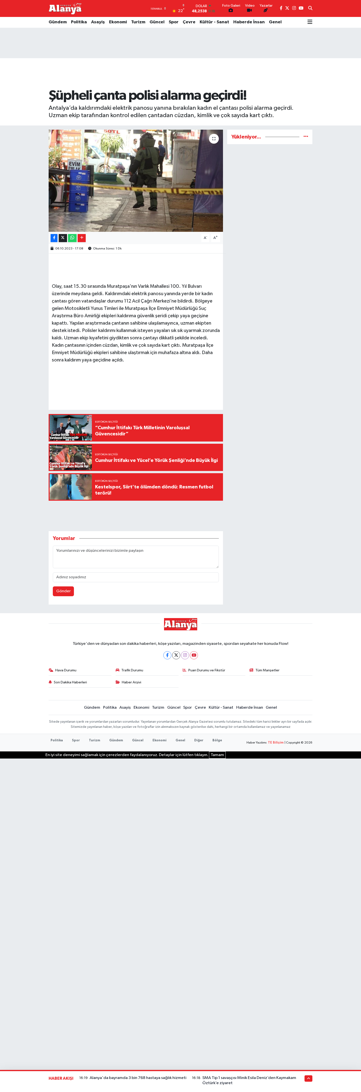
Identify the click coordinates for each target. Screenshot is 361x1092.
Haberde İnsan (249, 22)
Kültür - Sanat (214, 22)
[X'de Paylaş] (63, 238)
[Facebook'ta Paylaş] (54, 238)
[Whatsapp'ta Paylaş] (72, 238)
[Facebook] (167, 655)
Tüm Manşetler (267, 670)
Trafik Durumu (132, 670)
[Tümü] (306, 137)
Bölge (217, 740)
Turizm (138, 22)
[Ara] (310, 8)
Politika (79, 22)
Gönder (63, 591)
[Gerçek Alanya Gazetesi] (65, 8)
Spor (174, 22)
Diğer (198, 740)
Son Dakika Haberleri (70, 682)
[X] (176, 655)
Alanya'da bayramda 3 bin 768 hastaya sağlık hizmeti (138, 1078)
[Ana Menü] (309, 22)
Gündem (58, 22)
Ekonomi (118, 22)
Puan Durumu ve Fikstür (206, 670)
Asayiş (98, 22)
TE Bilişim (276, 742)
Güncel (157, 22)
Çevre (189, 22)
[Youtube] (194, 655)
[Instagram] (185, 655)
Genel (275, 22)
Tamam (217, 755)
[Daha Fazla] (82, 238)
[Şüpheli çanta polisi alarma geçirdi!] (136, 181)
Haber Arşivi (131, 682)
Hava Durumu (65, 670)
